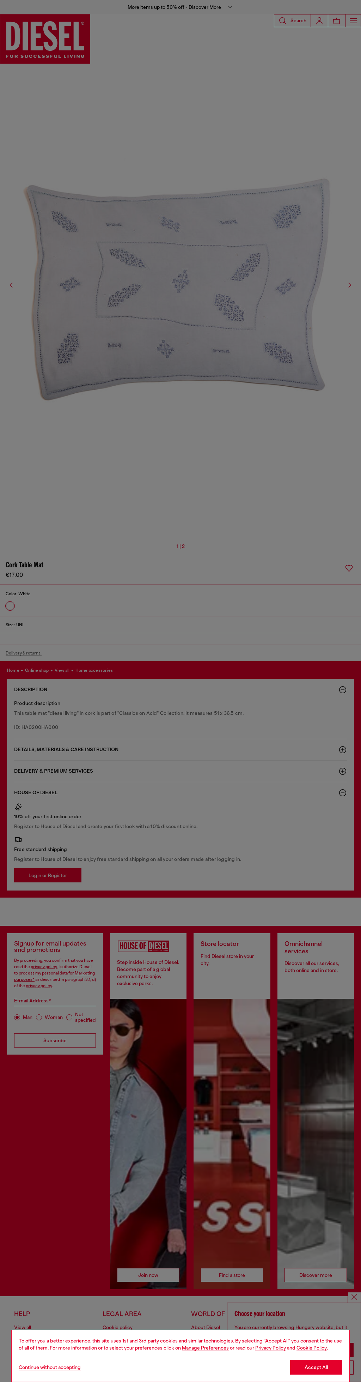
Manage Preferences (205, 1348)
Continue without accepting (50, 1367)
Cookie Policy (311, 1348)
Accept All (316, 1367)
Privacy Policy (270, 1348)
